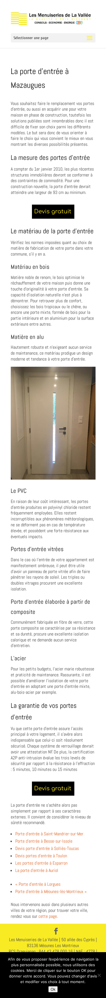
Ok (53, 989)
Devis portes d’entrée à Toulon (41, 856)
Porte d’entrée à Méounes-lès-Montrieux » (51, 891)
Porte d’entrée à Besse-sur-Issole (43, 841)
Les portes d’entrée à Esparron (41, 863)
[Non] (99, 975)
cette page (47, 916)
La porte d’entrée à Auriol (36, 870)
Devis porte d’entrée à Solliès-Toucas (47, 848)
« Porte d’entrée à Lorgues (37, 884)
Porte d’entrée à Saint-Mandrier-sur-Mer (49, 834)
